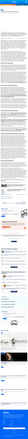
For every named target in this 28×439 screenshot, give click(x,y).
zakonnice (2, 394)
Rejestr (6, 4)
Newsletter (11, 421)
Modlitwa (22, 4)
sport (8, 198)
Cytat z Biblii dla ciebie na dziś (8, 304)
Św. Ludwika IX (16, 3)
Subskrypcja (11, 423)
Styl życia (2, 8)
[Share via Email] (25, 194)
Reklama (11, 425)
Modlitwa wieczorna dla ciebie (8, 301)
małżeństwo (2, 380)
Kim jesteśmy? (10, 435)
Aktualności (4, 421)
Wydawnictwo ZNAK (9, 13)
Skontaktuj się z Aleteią (8, 436)
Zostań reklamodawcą (19, 435)
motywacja (2, 198)
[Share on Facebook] (21, 194)
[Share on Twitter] (24, 194)
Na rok (19, 421)
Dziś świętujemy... (5, 299)
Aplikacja (11, 422)
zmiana (11, 198)
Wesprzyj (14, 4)
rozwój (6, 198)
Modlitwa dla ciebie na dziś (7, 307)
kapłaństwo (2, 353)
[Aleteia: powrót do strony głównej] (14, 2)
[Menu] (5, 2)
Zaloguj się (18, 238)
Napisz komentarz (14, 241)
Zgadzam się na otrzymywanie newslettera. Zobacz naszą (10, 214)
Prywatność (13, 436)
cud (1, 333)
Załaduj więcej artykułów (14, 291)
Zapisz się (3, 216)
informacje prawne (15, 435)
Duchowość (4, 423)
